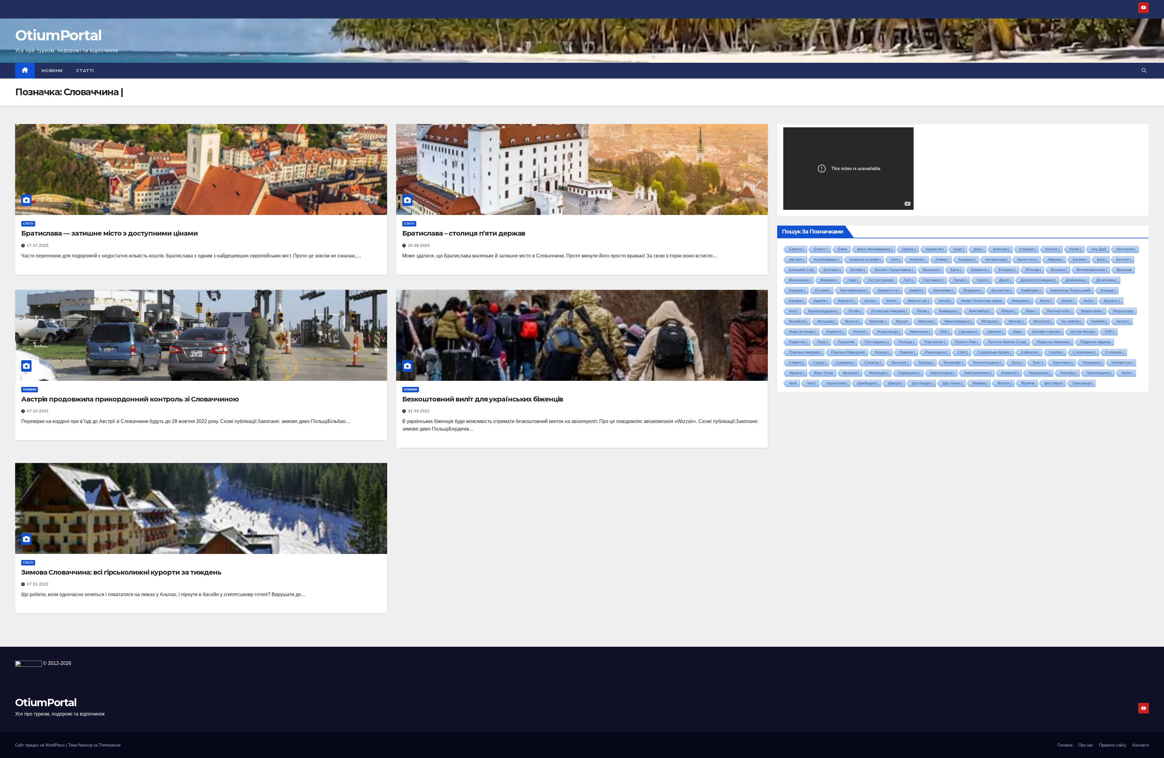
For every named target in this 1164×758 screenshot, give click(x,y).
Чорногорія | (836, 383)
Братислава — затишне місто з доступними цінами (109, 233)
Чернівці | (1068, 373)
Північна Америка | (805, 352)
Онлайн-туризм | (1046, 332)
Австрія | (796, 259)
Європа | (796, 249)
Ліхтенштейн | (1059, 311)
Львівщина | (949, 311)
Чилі (793, 383)
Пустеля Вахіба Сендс (1007, 342)
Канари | (796, 301)
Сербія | (1056, 352)
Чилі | (811, 383)
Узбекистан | (1122, 363)
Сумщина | (845, 363)
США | (963, 352)
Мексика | (926, 321)
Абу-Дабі (1098, 249)
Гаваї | (853, 280)
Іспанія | (1052, 249)
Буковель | (980, 270)
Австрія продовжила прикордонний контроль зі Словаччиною (130, 399)
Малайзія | (798, 321)
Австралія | (1126, 249)
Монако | (1016, 321)
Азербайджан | (826, 259)
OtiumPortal (58, 35)
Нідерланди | (888, 332)
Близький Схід (801, 270)
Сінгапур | (872, 363)
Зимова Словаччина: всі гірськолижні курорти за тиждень (121, 572)
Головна (1065, 745)
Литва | (923, 311)
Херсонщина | (942, 373)
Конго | (1046, 301)
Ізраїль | (909, 249)
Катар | (871, 301)
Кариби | (821, 301)
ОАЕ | (944, 332)
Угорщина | (1091, 363)
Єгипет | (821, 249)
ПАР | (1109, 332)
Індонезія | (935, 249)
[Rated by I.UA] (28, 663)
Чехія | (1126, 373)
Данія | (1005, 280)
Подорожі (846, 342)
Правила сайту (1112, 745)
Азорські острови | (865, 259)
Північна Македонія (848, 352)
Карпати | (846, 301)
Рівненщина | (936, 352)
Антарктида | (996, 259)
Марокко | (878, 321)
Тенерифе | (953, 363)
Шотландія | (922, 383)
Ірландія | (1001, 249)
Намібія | (1098, 321)
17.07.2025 (38, 245)
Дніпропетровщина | (1038, 280)
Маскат (902, 321)
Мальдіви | (826, 321)
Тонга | (1016, 363)
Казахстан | (1001, 290)
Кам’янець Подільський (1071, 290)
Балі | (1101, 259)
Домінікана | (1076, 280)
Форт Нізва (823, 373)
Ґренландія (1082, 383)
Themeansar (109, 745)
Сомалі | (796, 363)
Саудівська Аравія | (994, 352)
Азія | (895, 259)
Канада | (1108, 290)
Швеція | (895, 383)
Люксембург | (980, 311)
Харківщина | (909, 373)
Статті (85, 70)
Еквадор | (797, 290)
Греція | (960, 280)
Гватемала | (933, 280)
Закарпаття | (888, 290)
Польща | (906, 342)
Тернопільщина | (987, 363)
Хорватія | (1009, 373)
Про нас (1086, 745)
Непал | (1122, 321)
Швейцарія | (867, 383)
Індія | (959, 249)
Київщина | (1021, 301)
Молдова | (990, 321)
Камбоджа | (1031, 290)
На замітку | (1071, 321)
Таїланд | (925, 363)
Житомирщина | (854, 290)
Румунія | (907, 352)
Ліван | (1031, 311)
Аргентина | (1028, 259)
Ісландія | (1027, 249)
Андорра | (966, 259)
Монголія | (1042, 321)
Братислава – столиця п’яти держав (463, 233)
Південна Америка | (1053, 342)
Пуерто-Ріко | (966, 342)
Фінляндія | (878, 373)
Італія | (1075, 249)
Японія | (1004, 383)
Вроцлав (1124, 270)
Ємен (842, 249)
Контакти (1140, 745)
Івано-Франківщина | (874, 249)
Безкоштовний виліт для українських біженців (482, 399)
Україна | (796, 373)
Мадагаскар (1123, 311)
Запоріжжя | (943, 290)
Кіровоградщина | (823, 311)
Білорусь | (1007, 270)
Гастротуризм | (881, 280)
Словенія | (1115, 352)
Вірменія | (829, 280)
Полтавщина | (876, 342)
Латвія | (854, 311)
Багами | (1080, 259)
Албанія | (917, 259)
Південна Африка (1095, 342)
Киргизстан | (918, 301)
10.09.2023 (419, 245)
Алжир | (941, 259)
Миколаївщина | (958, 321)
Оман (1017, 332)
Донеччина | (1106, 280)
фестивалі (1053, 383)
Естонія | (822, 290)
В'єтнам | (1033, 270)
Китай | (945, 301)
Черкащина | (1039, 373)
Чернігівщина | (1098, 373)
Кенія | (892, 301)
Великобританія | (1092, 270)
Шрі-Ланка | (952, 383)
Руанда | (882, 352)
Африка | (1055, 259)
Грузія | (983, 280)
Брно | (956, 270)
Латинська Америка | (889, 311)
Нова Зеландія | (802, 332)
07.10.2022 (38, 411)
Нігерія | (860, 332)
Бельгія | (1123, 259)
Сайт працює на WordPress (40, 745)
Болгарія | (832, 270)
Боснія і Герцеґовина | (894, 270)
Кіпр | (793, 311)
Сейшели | (1030, 352)
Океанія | (995, 332)
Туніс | (1037, 363)
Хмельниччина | (977, 373)
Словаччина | (1084, 352)
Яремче (1028, 383)
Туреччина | (1062, 363)
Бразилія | (932, 270)
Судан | (819, 363)
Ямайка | (979, 383)
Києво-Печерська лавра (981, 301)
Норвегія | (834, 332)
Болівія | (858, 270)
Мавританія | (1092, 311)
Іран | (978, 249)
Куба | (1089, 301)
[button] (1144, 70)
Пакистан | (798, 342)
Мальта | (852, 321)
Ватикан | (1059, 270)
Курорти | (1112, 301)
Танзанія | (899, 363)
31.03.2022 (419, 411)
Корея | (1068, 301)
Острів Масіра (1083, 332)
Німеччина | (920, 332)
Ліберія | (1008, 311)
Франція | (851, 373)
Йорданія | (972, 290)
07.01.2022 (38, 584)
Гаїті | (908, 280)
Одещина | (968, 332)
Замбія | (916, 290)
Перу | (822, 342)
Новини (52, 70)
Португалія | (934, 342)
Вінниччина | (800, 280)
